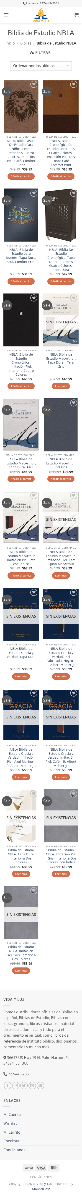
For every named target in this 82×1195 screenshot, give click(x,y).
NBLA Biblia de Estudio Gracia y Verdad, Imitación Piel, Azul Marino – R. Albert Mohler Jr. (21, 757)
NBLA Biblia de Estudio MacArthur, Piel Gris (61, 463)
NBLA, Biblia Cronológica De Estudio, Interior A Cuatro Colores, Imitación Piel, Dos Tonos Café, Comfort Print (61, 153)
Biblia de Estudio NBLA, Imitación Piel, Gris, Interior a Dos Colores (21, 953)
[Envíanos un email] (32, 1085)
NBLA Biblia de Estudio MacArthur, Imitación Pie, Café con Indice (21, 558)
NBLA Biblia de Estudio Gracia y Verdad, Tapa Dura (21, 653)
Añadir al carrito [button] (21, 176)
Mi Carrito (11, 1132)
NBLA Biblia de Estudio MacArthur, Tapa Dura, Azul (21, 463)
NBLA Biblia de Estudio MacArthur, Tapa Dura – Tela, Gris (61, 360)
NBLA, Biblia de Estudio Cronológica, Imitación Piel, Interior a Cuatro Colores (21, 364)
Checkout (11, 1140)
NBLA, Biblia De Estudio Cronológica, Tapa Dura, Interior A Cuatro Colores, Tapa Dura (61, 260)
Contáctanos (14, 1149)
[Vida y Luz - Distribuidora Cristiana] (41, 15)
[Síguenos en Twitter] (24, 1085)
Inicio (10, 43)
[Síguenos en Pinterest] (40, 1085)
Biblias (25, 43)
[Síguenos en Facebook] (7, 1085)
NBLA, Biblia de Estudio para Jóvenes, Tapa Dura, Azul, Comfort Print (21, 256)
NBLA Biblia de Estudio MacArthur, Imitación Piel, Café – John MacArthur (61, 558)
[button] (6, 14)
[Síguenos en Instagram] (16, 1085)
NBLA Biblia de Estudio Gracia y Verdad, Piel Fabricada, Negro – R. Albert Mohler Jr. (61, 657)
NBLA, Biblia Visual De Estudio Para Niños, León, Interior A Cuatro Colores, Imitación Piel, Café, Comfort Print (21, 153)
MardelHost (41, 1189)
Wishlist (10, 1123)
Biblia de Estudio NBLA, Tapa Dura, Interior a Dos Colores (21, 856)
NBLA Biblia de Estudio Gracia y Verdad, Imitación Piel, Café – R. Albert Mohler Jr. (61, 757)
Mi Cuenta (12, 1114)
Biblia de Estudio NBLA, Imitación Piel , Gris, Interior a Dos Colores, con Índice (61, 856)
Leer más (61, 386)
